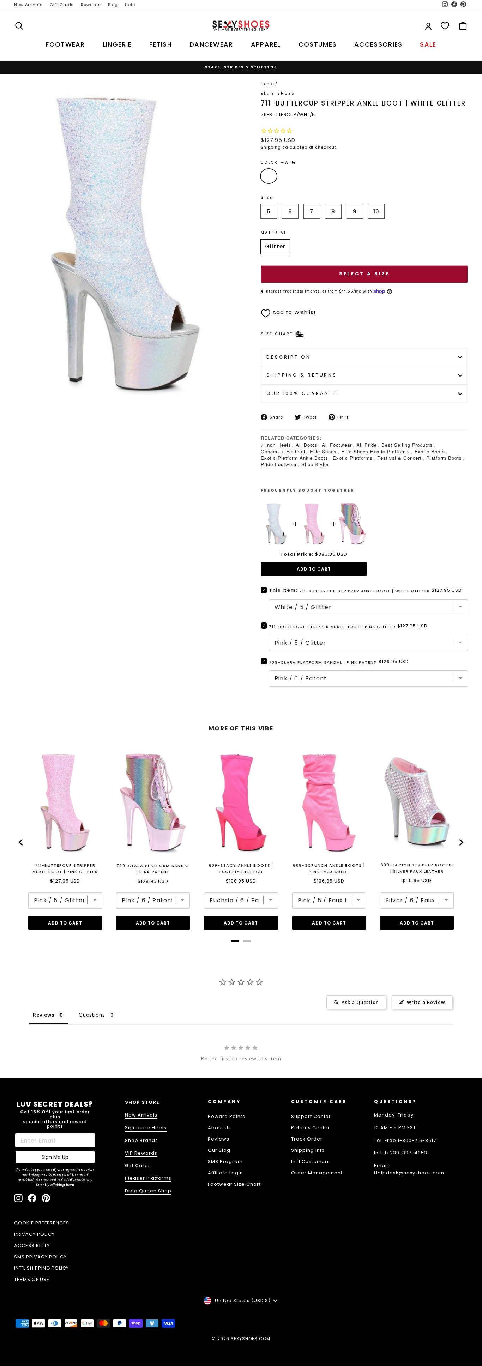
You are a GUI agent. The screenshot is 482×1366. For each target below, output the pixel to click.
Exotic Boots (430, 451)
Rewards (91, 4)
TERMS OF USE (31, 1279)
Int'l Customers (310, 1161)
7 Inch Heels (276, 444)
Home (267, 83)
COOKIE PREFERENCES (41, 1223)
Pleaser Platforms (148, 1178)
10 (376, 211)
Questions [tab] (92, 1014)
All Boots (307, 444)
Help (130, 4)
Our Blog (219, 1150)
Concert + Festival (283, 451)
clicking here (62, 1184)
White (269, 176)
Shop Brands (141, 1140)
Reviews (218, 1139)
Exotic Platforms (353, 458)
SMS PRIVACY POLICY (40, 1256)
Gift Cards (62, 4)
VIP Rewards (141, 1153)
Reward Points (226, 1116)
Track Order (307, 1139)
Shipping (271, 147)
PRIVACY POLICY (34, 1234)
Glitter (275, 246)
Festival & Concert (399, 458)
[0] (445, 26)
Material (274, 232)
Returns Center (310, 1127)
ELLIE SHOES (278, 93)
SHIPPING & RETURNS (301, 375)
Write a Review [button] (426, 1002)
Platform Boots (444, 458)
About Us (219, 1127)
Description (288, 357)
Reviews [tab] (43, 1014)
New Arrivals (28, 4)
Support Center (311, 1116)
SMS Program (225, 1161)
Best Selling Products (407, 444)
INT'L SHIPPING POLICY (41, 1268)
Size (267, 197)
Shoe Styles (315, 464)
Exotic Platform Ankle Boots (294, 458)
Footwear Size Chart (234, 1184)
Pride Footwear (279, 464)
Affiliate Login (225, 1172)
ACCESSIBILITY (32, 1245)
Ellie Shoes (323, 451)
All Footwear (337, 444)
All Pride (366, 444)
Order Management (317, 1172)
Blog (113, 4)
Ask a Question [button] (360, 1002)
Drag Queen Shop (148, 1190)
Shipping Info (308, 1150)
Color (278, 162)
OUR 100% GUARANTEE (303, 393)
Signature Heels (146, 1127)
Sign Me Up (55, 1157)
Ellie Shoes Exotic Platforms (375, 451)
